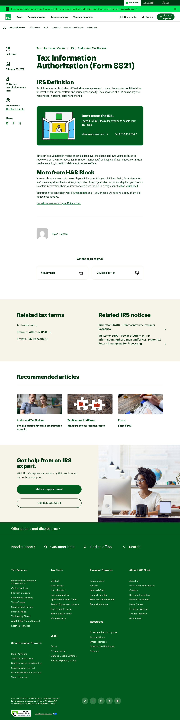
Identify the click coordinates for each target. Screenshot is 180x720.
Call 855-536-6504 (124, 134)
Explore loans (97, 580)
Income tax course (139, 599)
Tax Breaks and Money (74, 27)
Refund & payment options (65, 604)
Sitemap (94, 651)
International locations (102, 646)
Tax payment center (61, 609)
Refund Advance (99, 604)
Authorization (25, 325)
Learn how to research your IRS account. (59, 203)
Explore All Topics (16, 28)
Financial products (36, 17)
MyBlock (55, 580)
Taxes (19, 17)
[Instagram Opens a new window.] (101, 701)
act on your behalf (128, 186)
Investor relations (138, 609)
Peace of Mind (18, 611)
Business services (59, 17)
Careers (133, 590)
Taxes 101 (56, 27)
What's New (92, 27)
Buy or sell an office (139, 595)
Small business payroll (23, 667)
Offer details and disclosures (34, 529)
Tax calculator (58, 590)
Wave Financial (19, 677)
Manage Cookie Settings (64, 655)
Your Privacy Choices (43, 714)
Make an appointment (93, 134)
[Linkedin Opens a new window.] (117, 701)
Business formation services (26, 672)
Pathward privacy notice (63, 660)
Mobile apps (57, 585)
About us (134, 580)
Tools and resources (83, 17)
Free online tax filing (22, 597)
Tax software (18, 602)
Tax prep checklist (60, 595)
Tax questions (97, 637)
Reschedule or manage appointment (23, 582)
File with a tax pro (20, 592)
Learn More (128, 9)
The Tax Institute (15, 109)
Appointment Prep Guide (64, 599)
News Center (136, 604)
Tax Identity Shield (21, 616)
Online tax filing (19, 588)
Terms (54, 646)
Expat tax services (20, 625)
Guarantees (135, 618)
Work (46, 27)
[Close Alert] (175, 9)
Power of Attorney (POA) (32, 332)
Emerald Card (97, 590)
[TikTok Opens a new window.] (85, 701)
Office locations (98, 641)
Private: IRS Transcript (31, 339)
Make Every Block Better (142, 585)
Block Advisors (19, 653)
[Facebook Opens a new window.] (93, 701)
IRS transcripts (79, 192)
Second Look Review (22, 606)
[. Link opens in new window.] (21, 713)
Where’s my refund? (61, 613)
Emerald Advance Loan (102, 599)
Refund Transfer (98, 595)
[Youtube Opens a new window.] (109, 701)
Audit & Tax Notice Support (25, 621)
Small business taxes (22, 658)
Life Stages (35, 27)
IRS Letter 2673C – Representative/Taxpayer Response (126, 327)
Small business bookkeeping (26, 663)
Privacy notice (58, 651)
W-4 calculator (58, 618)
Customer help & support (103, 632)
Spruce (94, 585)
